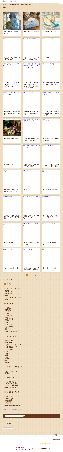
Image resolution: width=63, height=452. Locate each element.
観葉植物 (8, 310)
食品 (6, 357)
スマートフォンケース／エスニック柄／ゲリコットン (51, 216)
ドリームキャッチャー (12, 346)
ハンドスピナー (47, 57)
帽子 (6, 295)
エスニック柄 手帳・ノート (51, 243)
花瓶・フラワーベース (12, 331)
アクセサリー (9, 292)
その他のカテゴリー (14, 392)
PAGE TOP (56, 439)
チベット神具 (9, 340)
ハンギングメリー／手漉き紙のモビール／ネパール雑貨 (31, 217)
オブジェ (8, 320)
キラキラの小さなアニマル (12, 138)
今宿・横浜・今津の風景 (12, 405)
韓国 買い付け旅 (10, 387)
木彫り (7, 313)
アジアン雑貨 (11, 336)
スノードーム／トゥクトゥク (12, 268)
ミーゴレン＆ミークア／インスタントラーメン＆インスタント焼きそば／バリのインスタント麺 (31, 85)
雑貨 (6, 355)
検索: (5, 416)
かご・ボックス (10, 326)
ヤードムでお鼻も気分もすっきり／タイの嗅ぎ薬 (51, 83)
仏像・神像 (8, 342)
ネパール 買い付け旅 (12, 385)
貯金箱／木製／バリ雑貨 (50, 189)
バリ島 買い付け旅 (11, 384)
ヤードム (26, 189)
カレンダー (8, 353)
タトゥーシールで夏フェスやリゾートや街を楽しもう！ (31, 113)
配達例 (7, 373)
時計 (6, 330)
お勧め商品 (8, 400)
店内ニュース (9, 396)
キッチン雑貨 (9, 349)
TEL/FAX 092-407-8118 (42, 444)
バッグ (7, 290)
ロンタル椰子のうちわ (49, 31)
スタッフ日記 (9, 403)
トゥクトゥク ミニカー (50, 268)
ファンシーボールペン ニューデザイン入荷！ (12, 58)
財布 (6, 299)
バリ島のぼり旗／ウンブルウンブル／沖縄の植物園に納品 (12, 217)
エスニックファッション (12, 288)
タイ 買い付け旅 (10, 382)
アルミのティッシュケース (31, 31)
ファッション (11, 284)
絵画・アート (9, 319)
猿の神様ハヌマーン (10, 164)
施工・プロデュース (11, 371)
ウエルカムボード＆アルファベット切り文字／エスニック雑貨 (51, 113)
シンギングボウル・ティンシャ (14, 344)
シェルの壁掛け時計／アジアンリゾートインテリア (31, 139)
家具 (6, 317)
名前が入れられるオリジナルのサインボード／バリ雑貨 (12, 113)
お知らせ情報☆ (10, 398)
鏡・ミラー (8, 328)
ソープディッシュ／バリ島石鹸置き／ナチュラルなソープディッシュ (12, 84)
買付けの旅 (11, 377)
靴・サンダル (9, 293)
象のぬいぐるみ (8, 242)
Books (7, 362)
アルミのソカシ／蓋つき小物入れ (12, 32)
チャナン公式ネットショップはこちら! (24, 448)
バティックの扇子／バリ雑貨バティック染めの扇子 (51, 165)
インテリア (11, 303)
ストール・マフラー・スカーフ (14, 297)
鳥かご (7, 322)
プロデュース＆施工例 (14, 367)
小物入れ (8, 308)
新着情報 (8, 402)
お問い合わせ (42, 448)
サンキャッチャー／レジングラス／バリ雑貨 (31, 165)
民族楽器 (8, 358)
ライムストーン (10, 315)
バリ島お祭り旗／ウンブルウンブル (31, 243)
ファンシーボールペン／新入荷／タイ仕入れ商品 (31, 58)
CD (6, 360)
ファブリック (9, 324)
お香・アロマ (9, 348)
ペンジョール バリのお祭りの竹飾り (51, 139)
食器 (6, 351)
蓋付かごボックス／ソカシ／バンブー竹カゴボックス (12, 190)
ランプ (7, 311)
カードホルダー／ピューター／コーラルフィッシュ (31, 268)
